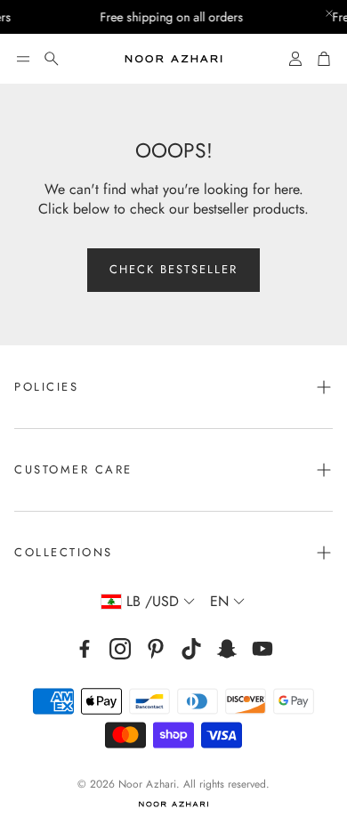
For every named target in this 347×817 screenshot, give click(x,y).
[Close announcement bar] (329, 13)
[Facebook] (84, 648)
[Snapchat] (227, 648)
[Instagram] (120, 648)
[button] (23, 58)
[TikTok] (191, 648)
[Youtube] (262, 648)
